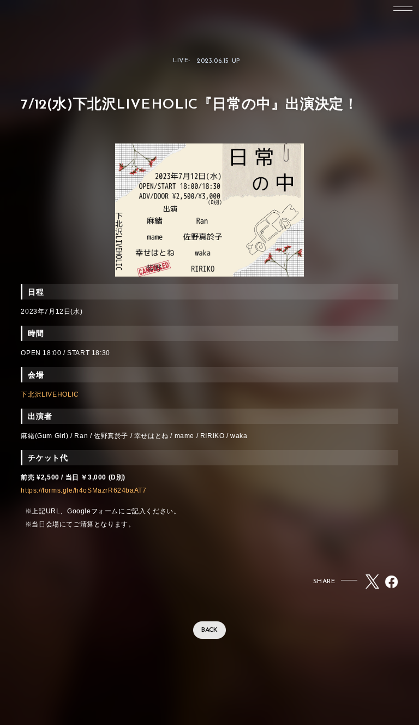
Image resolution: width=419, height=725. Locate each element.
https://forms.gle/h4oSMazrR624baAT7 (83, 490)
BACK (209, 630)
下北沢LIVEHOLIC (50, 394)
